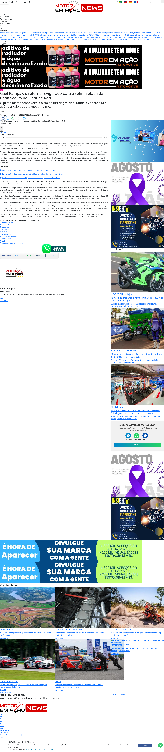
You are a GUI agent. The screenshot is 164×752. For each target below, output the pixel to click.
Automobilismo (6, 19)
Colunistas (4, 21)
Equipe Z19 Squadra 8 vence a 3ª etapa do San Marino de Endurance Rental (46, 39)
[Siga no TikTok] (29, 2)
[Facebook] (2, 298)
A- (1, 127)
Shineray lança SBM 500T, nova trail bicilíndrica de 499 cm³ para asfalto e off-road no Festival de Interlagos (111, 39)
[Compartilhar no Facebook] (3, 118)
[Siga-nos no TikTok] (1, 723)
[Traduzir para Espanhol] (131, 2)
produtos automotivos (10, 236)
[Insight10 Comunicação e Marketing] (71, 550)
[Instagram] (1, 298)
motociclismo (7, 239)
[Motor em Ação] (79, 6)
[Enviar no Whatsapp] (13, 118)
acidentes (5, 229)
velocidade (6, 225)
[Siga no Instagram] (16, 2)
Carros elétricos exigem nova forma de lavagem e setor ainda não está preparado (103, 37)
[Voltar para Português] (120, 2)
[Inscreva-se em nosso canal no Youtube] (1, 721)
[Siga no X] (20, 2)
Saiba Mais (4, 301)
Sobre (3, 728)
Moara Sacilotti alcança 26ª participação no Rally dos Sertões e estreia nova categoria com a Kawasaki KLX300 (88, 33)
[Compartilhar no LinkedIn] (24, 118)
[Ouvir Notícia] (3, 137)
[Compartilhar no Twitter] (8, 118)
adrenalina (6, 227)
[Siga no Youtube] (24, 2)
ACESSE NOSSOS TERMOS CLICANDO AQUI (39, 749)
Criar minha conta (117, 695)
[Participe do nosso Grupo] (54, 248)
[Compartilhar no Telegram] (18, 118)
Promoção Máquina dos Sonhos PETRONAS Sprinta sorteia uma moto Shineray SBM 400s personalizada (102, 35)
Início (2, 14)
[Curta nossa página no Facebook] (1, 714)
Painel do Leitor (6, 730)
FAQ (2, 737)
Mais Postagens (5, 692)
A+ (2, 130)
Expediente (4, 733)
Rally (2, 28)
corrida (4, 232)
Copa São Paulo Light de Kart (12, 243)
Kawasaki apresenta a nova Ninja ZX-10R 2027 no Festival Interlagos (24, 33)
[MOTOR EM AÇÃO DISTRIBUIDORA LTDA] (71, 56)
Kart (2, 26)
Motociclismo (5, 23)
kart (3, 241)
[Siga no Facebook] (12, 2)
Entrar (137, 445)
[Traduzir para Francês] (136, 2)
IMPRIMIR (3, 133)
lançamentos (6, 234)
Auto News (4, 17)
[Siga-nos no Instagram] (1, 717)
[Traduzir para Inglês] (125, 2)
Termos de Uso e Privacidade (11, 735)
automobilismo (7, 223)
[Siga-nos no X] (1, 719)
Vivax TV (3, 30)
